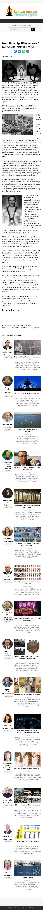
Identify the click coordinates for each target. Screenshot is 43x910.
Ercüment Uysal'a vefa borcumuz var (27, 357)
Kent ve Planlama (8, 393)
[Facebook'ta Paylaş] (15, 51)
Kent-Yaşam (8, 355)
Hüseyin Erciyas (7, 577)
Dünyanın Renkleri (7, 467)
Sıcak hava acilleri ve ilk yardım (27, 841)
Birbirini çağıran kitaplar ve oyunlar (27, 694)
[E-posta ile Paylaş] (27, 51)
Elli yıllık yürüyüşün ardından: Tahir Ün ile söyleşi (27, 468)
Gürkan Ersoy (7, 836)
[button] (40, 20)
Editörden (7, 580)
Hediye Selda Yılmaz (7, 463)
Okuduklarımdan (8, 694)
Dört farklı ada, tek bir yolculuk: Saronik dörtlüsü (27, 545)
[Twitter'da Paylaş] (19, 51)
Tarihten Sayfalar (8, 655)
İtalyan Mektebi (27, 877)
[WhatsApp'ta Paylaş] (23, 51)
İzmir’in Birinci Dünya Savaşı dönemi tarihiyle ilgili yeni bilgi (27, 657)
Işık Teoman (7, 424)
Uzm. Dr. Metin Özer (7, 614)
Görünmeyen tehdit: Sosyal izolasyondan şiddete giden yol (27, 731)
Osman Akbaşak (7, 690)
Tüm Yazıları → (8, 357)
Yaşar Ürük (7, 872)
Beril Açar (7, 726)
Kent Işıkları (8, 427)
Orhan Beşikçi (7, 800)
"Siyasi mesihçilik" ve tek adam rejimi (27, 393)
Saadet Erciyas (7, 352)
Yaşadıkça (7, 505)
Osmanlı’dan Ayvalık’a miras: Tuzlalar (27, 430)
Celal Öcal (7, 651)
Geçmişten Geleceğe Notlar (7, 618)
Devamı (34, 369)
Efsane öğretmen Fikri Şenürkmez (27, 805)
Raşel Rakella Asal (7, 501)
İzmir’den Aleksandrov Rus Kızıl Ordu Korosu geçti (27, 619)
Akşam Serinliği (8, 541)
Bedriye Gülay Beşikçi (7, 764)
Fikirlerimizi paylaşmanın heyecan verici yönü (27, 506)
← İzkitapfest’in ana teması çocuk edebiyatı (16, 325)
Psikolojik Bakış (8, 728)
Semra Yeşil (7, 539)
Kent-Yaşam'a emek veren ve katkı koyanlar (27, 583)
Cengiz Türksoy (7, 389)
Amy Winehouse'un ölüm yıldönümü (27, 769)
